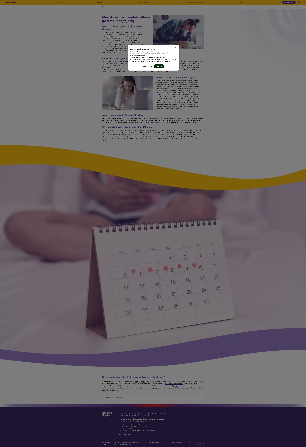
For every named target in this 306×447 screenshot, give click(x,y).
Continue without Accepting (170, 47)
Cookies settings (147, 66)
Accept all (159, 66)
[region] (153, 58)
